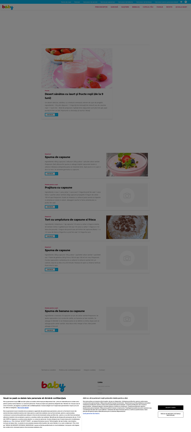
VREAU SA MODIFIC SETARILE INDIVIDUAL (171, 414)
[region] (95, 413)
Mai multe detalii (23, 407)
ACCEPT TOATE (171, 407)
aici (10, 421)
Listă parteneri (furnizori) (91, 413)
